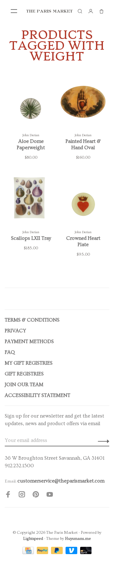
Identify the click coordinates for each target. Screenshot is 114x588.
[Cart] (101, 11)
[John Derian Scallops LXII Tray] (31, 200)
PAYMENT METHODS (29, 341)
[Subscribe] (101, 440)
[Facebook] (8, 495)
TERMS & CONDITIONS (32, 320)
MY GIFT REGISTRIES (29, 363)
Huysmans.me (78, 538)
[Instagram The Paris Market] (22, 495)
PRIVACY (15, 331)
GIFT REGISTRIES (24, 374)
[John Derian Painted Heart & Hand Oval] (83, 103)
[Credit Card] (28, 552)
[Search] (79, 11)
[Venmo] (72, 552)
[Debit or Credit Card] (86, 552)
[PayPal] (43, 552)
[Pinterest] (36, 495)
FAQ (10, 352)
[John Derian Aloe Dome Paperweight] (31, 103)
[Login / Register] (90, 11)
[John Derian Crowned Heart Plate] (83, 200)
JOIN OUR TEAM (24, 384)
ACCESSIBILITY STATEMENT (37, 395)
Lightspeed (33, 538)
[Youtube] (50, 495)
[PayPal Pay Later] (57, 552)
